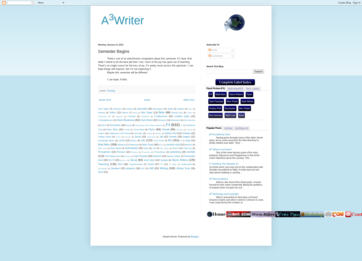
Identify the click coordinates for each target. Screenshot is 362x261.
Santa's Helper (173, 156)
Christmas (145, 116)
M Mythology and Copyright (224, 194)
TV (161, 164)
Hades (101, 133)
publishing (175, 152)
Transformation (136, 164)
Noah (145, 148)
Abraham (117, 109)
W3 (142, 168)
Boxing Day (177, 112)
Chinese (119, 116)
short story (149, 160)
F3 (168, 125)
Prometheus (160, 152)
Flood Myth (138, 129)
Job (161, 136)
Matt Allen (104, 144)
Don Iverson (189, 120)
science (123, 160)
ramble (191, 151)
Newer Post (105, 100)
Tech (120, 164)
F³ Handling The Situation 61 (224, 164)
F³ (181, 125)
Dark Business (125, 119)
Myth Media (115, 148)
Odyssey (187, 148)
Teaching (111, 91)
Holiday (186, 133)
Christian (132, 116)
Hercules (138, 133)
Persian (134, 152)
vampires (130, 168)
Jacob (138, 136)
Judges (186, 136)
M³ (181, 141)
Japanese (151, 137)
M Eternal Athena (218, 179)
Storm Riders (180, 159)
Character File (104, 116)
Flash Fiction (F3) (215, 88)
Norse (175, 148)
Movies (188, 145)
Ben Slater (147, 112)
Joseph (173, 136)
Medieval (122, 145)
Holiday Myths (104, 137)
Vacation (115, 168)
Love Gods (158, 140)
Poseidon (146, 152)
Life (143, 140)
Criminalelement (105, 120)
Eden (103, 125)
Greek (165, 129)
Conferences (160, 116)
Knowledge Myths (106, 140)
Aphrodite (142, 108)
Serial (133, 159)
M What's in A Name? (220, 149)
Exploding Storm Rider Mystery (149, 125)
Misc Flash (147, 144)
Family (127, 130)
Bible (161, 112)
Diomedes (175, 120)
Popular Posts (214, 128)
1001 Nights (103, 109)
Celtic (189, 113)
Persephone (104, 152)
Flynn (151, 129)
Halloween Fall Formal (119, 133)
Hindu (158, 133)
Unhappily (102, 168)
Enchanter (115, 125)
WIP (152, 168)
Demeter (162, 120)
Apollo (170, 109)
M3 (170, 140)
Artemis (101, 112)
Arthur (113, 112)
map (188, 140)
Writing (164, 168)
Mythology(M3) (235, 88)
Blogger (195, 236)
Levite (122, 140)
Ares (190, 109)
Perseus (121, 152)
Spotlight (164, 160)
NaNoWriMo (131, 148)
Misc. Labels (252, 88)
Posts (214, 50)
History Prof (171, 133)
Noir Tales (164, 148)
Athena (125, 112)
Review (127, 156)
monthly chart (173, 144)
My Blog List (241, 128)
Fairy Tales (112, 129)
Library (133, 140)
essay (129, 125)
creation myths (182, 116)
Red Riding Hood (112, 156)
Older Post (188, 100)
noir (154, 148)
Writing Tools (183, 168)
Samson (157, 156)
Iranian (128, 137)
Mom (161, 145)
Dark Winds (147, 120)
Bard (135, 113)
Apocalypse (158, 109)
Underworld (186, 164)
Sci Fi (111, 160)
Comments (216, 56)
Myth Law (102, 148)
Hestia (149, 133)
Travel (151, 164)
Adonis (130, 109)
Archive (228, 128)
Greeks (179, 130)
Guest (189, 130)
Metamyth (134, 145)
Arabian (180, 109)
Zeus (100, 172)
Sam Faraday (141, 156)
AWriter (121, 20)
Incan (118, 137)
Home (147, 100)
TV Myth (173, 164)
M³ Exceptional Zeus (219, 134)
